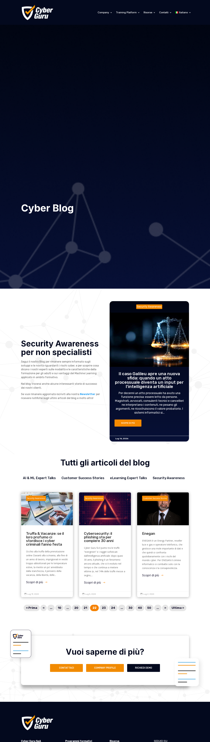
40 (140, 608)
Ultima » (178, 608)
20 (76, 608)
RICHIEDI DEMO (143, 667)
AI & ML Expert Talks (39, 478)
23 (104, 608)
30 (130, 608)
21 (85, 608)
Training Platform (126, 12)
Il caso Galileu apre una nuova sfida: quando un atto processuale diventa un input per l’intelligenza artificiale (149, 380)
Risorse (148, 12)
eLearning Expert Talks (128, 478)
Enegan (163, 544)
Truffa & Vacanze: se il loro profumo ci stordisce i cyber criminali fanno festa (47, 544)
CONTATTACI (66, 667)
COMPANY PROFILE (105, 667)
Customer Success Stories (83, 478)
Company (103, 12)
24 (113, 608)
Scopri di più (34, 582)
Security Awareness (169, 478)
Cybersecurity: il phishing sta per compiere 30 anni (105, 544)
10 (59, 608)
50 (149, 608)
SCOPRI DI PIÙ (128, 423)
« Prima (31, 608)
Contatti (163, 12)
